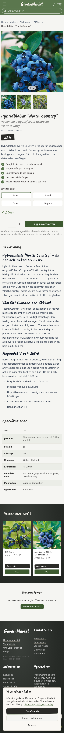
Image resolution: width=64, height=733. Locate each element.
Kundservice (40, 642)
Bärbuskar (25, 22)
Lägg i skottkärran (44, 224)
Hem (3, 22)
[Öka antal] (19, 224)
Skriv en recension (32, 606)
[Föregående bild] (5, 61)
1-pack (16, 195)
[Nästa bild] (59, 61)
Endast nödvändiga (32, 718)
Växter (13, 22)
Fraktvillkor (8, 678)
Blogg (6, 651)
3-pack (48, 195)
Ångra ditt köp (10, 686)
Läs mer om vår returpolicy (48, 234)
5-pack (16, 203)
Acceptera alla (31, 711)
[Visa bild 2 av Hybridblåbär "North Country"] (24, 102)
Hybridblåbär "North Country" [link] (16, 26)
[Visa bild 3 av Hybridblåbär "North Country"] (40, 102)
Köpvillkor (8, 674)
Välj (17, 572)
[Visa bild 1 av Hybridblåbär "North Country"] (8, 102)
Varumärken (9, 644)
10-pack (48, 203)
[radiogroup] (32, 199)
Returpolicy (9, 682)
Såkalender (39, 653)
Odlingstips (39, 649)
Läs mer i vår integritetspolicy (38, 704)
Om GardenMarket (12, 647)
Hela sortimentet (11, 640)
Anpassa (32, 725)
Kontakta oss (40, 638)
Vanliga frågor (41, 645)
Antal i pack (8, 188)
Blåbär (37, 22)
